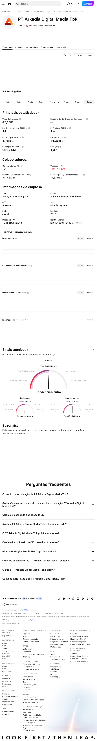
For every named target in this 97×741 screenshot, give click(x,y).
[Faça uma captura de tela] (64, 55)
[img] (54, 26)
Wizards (53, 672)
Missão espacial (29, 679)
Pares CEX (6, 653)
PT (72, 4)
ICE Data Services (29, 610)
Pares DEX (6, 656)
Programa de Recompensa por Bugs (35, 726)
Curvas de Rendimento (11, 696)
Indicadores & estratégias (55, 668)
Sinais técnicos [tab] (48, 47)
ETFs (4, 646)
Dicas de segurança (30, 723)
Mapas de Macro (8, 702)
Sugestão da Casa (57, 659)
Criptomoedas (7, 651)
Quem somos (28, 677)
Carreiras (26, 687)
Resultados (6, 681)
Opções (5, 699)
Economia (6, 679)
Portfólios (6, 694)
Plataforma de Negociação (80, 644)
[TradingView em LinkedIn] (78, 598)
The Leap (26, 657)
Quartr (34, 620)
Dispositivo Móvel (9, 712)
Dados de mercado (30, 639)
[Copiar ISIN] (73, 223)
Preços (25, 636)
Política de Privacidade (32, 715)
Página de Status (29, 730)
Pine (4, 659)
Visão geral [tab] (7, 47)
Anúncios (73, 653)
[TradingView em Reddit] (92, 598)
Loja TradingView (29, 697)
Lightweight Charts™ (78, 639)
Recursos (26, 634)
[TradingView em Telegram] (82, 598)
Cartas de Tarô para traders (33, 700)
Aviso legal (27, 712)
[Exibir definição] (20, 119)
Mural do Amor (56, 636)
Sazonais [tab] (61, 47)
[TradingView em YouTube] (68, 598)
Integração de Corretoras (80, 656)
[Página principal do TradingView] (9, 3)
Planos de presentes (31, 642)
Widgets (73, 634)
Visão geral (27, 649)
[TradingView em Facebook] (64, 598)
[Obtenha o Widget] (69, 55)
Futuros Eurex (28, 667)
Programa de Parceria (78, 659)
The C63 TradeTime (30, 702)
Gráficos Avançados (78, 642)
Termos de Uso (29, 710)
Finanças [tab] (19, 47)
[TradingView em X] (59, 598)
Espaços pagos (56, 677)
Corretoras (27, 652)
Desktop (5, 714)
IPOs (4, 686)
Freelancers (54, 674)
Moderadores (55, 647)
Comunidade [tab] (32, 47)
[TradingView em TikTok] (87, 598)
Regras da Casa (56, 644)
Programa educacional (79, 661)
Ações (4, 643)
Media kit (26, 690)
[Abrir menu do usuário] (78, 3)
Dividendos (6, 684)
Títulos (4, 648)
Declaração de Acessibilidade (34, 720)
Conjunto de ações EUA (32, 669)
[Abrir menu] (3, 3)
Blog (24, 682)
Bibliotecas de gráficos (79, 636)
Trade (52, 654)
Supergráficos (7, 636)
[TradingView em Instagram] (73, 598)
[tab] (80, 238)
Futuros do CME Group (31, 664)
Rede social (54, 634)
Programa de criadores (59, 642)
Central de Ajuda (29, 685)
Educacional (55, 657)
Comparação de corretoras (33, 654)
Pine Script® (7, 704)
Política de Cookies (30, 718)
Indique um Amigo (57, 639)
